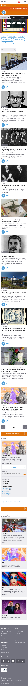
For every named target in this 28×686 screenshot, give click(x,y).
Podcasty (4, 650)
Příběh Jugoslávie (7, 42)
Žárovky (4, 615)
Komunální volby (6, 633)
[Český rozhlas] (5, 2)
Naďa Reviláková (6, 493)
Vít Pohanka (5, 491)
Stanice (3, 636)
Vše (4, 36)
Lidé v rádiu (18, 636)
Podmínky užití (18, 680)
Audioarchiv (18, 8)
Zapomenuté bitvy (7, 46)
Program (11, 8)
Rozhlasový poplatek (20, 642)
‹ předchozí (3, 427)
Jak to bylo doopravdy (9, 563)
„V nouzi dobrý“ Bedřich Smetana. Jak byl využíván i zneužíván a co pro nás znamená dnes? (13, 330)
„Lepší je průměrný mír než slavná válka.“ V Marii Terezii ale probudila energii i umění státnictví (12, 409)
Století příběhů (6, 39)
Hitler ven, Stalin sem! (8, 256)
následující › (25, 427)
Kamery (25, 8)
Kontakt (17, 640)
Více (21, 17)
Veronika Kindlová (7, 488)
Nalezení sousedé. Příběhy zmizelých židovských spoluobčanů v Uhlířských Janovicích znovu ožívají (13, 369)
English (3, 682)
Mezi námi (5, 533)
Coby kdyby (12, 36)
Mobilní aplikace (5, 652)
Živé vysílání (4, 645)
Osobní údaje (10, 680)
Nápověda (17, 633)
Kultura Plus (6, 587)
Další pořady (6, 516)
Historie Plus (6, 455)
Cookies (3, 680)
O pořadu (4, 438)
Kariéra (17, 638)
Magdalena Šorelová (7, 495)
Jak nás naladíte (19, 631)
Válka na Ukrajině (6, 631)
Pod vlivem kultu (19, 39)
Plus (24, 474)
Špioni (21, 36)
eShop (3, 638)
